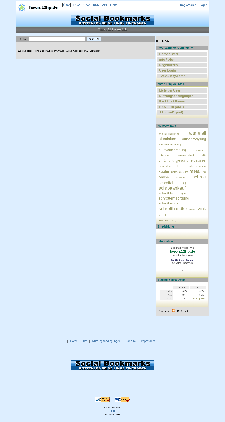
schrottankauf (172, 188)
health (180, 166)
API (104, 5)
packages (180, 178)
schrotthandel (169, 203)
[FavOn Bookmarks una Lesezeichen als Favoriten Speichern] (112, 24)
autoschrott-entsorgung (170, 145)
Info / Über (167, 59)
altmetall (197, 133)
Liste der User (169, 90)
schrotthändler (173, 208)
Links (113, 5)
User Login (167, 70)
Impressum (148, 341)
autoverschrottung (172, 150)
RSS (96, 5)
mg (204, 172)
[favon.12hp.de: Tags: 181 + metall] (173, 311)
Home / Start (168, 54)
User (86, 5)
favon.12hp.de (43, 7)
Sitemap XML (198, 298)
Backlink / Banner (172, 101)
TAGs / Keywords (172, 76)
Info (85, 341)
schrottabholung (172, 183)
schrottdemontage (172, 193)
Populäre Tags (166, 220)
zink (202, 208)
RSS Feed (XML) (171, 107)
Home (74, 341)
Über (66, 5)
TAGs (76, 5)
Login (203, 5)
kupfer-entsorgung (179, 172)
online (164, 177)
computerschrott (186, 155)
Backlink (131, 341)
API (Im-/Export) (171, 112)
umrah (192, 209)
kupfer (164, 171)
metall (195, 171)
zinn (162, 214)
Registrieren (188, 5)
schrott (199, 176)
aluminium (167, 139)
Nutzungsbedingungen (176, 96)
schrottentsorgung (174, 198)
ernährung (166, 160)
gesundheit (185, 160)
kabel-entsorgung (197, 166)
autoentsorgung (194, 139)
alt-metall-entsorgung (169, 134)
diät (204, 155)
